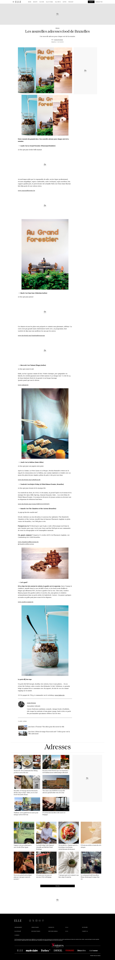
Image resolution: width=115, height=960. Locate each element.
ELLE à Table (49, 2)
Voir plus (57, 886)
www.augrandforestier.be (26, 190)
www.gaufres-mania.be (25, 602)
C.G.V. (66, 931)
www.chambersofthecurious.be (28, 542)
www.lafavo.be (60, 695)
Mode (29, 2)
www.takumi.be (23, 385)
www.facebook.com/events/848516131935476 (33, 504)
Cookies (17, 935)
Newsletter (99, 2)
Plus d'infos (65, 940)
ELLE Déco (58, 2)
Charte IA (85, 931)
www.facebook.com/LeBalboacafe (29, 480)
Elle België (18, 931)
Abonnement (18, 927)
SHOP (91, 2)
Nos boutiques (35, 931)
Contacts (51, 927)
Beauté (35, 2)
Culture (41, 2)
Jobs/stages (35, 927)
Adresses (57, 747)
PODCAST (70, 2)
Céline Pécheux (58, 39)
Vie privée (85, 927)
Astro (64, 2)
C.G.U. (67, 927)
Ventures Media (53, 931)
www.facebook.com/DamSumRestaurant (31, 335)
